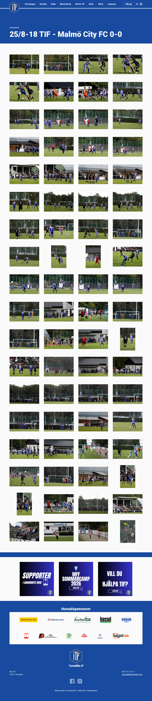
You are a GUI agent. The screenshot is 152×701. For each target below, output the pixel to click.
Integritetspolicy (92, 690)
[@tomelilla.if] (79, 681)
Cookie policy (81, 690)
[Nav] (137, 4)
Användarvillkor (71, 690)
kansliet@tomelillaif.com (132, 674)
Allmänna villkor (60, 690)
